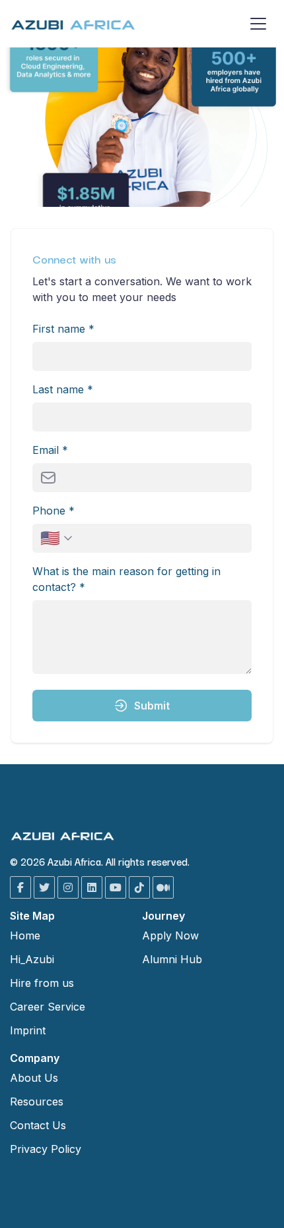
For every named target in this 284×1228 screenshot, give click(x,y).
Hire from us (42, 983)
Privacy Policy (45, 1149)
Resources (36, 1101)
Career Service (47, 1006)
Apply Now (170, 935)
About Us (34, 1077)
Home (25, 935)
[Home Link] (73, 24)
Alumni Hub (172, 959)
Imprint (28, 1030)
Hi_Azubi (32, 959)
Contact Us (38, 1125)
